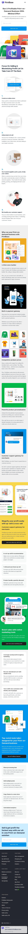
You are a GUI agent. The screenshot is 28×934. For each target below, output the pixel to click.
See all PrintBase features (14, 756)
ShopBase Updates (19, 887)
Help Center (18, 877)
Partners (4, 897)
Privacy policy (5, 910)
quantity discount (19, 584)
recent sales (10, 659)
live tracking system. (9, 773)
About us (17, 872)
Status (17, 889)
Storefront (4, 856)
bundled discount (8, 584)
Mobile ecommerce (6, 872)
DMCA (3, 905)
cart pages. (10, 559)
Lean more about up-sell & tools (14, 542)
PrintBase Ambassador (7, 900)
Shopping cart (18, 859)
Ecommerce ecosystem (5, 877)
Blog (16, 879)
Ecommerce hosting (19, 861)
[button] (25, 2)
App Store (17, 882)
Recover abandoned (9, 676)
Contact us (17, 874)
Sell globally (5, 880)
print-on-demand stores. (12, 798)
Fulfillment (4, 874)
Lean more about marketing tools (14, 643)
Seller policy (5, 912)
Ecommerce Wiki (19, 884)
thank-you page (15, 571)
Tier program (5, 902)
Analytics (17, 864)
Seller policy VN (6, 915)
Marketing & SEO (6, 861)
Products (4, 864)
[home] (7, 2)
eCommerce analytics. (9, 815)
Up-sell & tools (5, 859)
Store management (19, 856)
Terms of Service (6, 907)
